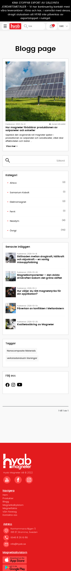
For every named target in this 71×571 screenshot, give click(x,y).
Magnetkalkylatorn (13, 505)
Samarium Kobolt (19, 193)
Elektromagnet (18, 202)
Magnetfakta (10, 508)
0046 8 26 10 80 (19, 538)
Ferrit (12, 212)
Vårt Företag (10, 512)
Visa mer (12, 146)
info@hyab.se (18, 544)
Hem (5, 495)
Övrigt (13, 231)
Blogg (6, 502)
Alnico (13, 183)
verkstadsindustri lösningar (22, 358)
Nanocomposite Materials (21, 351)
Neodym (14, 221)
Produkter (8, 498)
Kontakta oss (10, 515)
